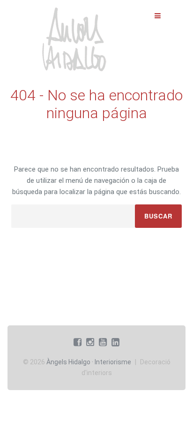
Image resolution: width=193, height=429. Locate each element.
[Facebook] (77, 342)
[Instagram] (90, 342)
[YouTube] (102, 342)
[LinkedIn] (115, 342)
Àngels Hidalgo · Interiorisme (88, 362)
